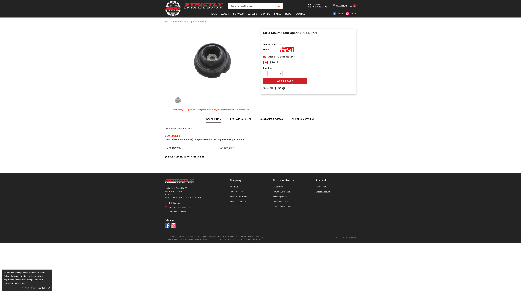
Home (167, 21)
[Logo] (204, 6)
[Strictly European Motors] (194, 181)
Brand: (266, 49)
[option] (211, 60)
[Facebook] (167, 225)
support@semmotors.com (180, 207)
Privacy (336, 237)
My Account (341, 6)
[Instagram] (173, 225)
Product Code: (270, 44)
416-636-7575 (175, 203)
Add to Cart (285, 81)
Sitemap (352, 237)
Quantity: (267, 68)
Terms (344, 237)
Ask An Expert (196, 157)
